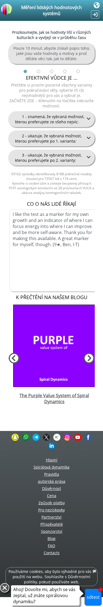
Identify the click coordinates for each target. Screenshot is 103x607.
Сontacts (52, 552)
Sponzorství (51, 531)
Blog (51, 538)
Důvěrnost (51, 488)
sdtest (94, 594)
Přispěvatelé (51, 524)
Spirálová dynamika (51, 467)
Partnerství (51, 517)
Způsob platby (51, 502)
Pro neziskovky (51, 510)
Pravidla (51, 474)
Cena (51, 495)
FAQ (51, 545)
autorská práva (51, 481)
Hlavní (51, 460)
